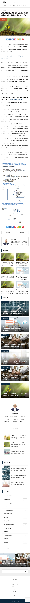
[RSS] (15, 596)
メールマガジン (15, 589)
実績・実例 (15, 584)
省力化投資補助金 (6, 367)
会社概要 (15, 579)
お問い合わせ (15, 591)
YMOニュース (15, 586)
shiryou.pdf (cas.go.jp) (16, 99)
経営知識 (3, 19)
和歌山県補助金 (5, 301)
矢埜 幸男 (15, 414)
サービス (15, 581)
